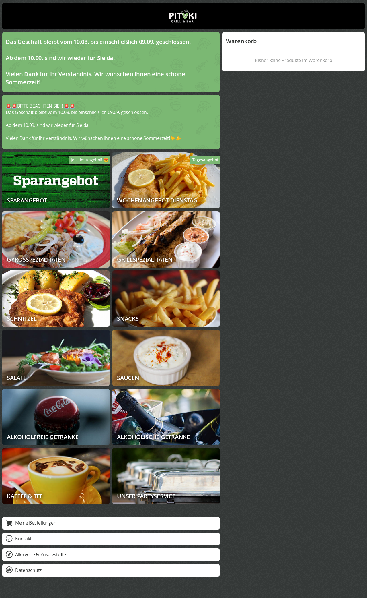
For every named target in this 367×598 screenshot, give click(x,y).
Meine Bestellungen (35, 523)
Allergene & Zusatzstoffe (40, 554)
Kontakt (23, 538)
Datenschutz (28, 570)
